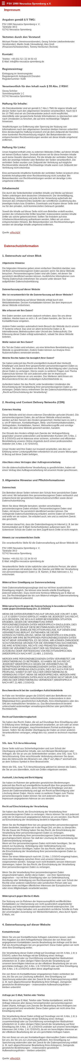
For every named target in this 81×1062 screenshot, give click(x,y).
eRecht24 (15, 232)
